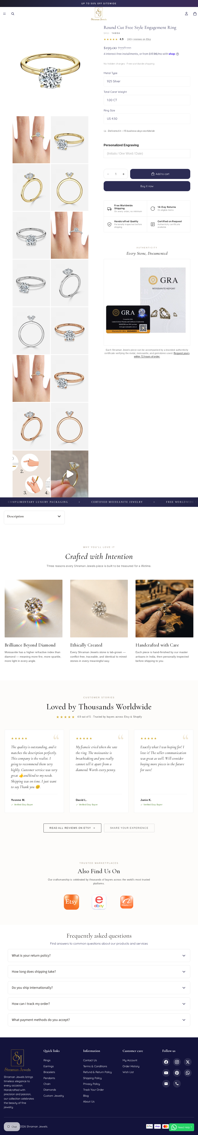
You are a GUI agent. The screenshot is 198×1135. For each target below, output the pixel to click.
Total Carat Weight (115, 92)
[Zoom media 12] (31, 378)
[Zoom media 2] (31, 139)
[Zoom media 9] (69, 283)
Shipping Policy (92, 1078)
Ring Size (109, 110)
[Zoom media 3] (69, 139)
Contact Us (90, 1060)
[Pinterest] (177, 1073)
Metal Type (110, 73)
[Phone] (177, 1084)
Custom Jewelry (54, 1095)
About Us (89, 1101)
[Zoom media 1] (50, 68)
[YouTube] (166, 1073)
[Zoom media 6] (31, 235)
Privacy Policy (91, 1084)
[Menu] (4, 13)
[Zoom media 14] (31, 426)
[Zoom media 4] (31, 187)
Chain (47, 1084)
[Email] (166, 1084)
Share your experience (129, 828)
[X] (188, 1062)
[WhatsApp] (188, 1073)
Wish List (128, 1072)
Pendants (49, 1078)
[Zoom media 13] (69, 378)
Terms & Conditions (95, 1066)
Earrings (49, 1066)
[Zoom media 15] (69, 426)
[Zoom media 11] (69, 330)
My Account (130, 1060)
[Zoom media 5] (69, 187)
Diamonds (50, 1089)
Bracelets (49, 1072)
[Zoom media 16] (31, 474)
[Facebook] (166, 1062)
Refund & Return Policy (97, 1072)
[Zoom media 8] (31, 283)
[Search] (13, 13)
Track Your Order (93, 1089)
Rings (47, 1060)
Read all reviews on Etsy (70, 828)
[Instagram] (177, 1062)
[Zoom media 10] (31, 330)
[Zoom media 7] (69, 235)
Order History (131, 1066)
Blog (86, 1095)
